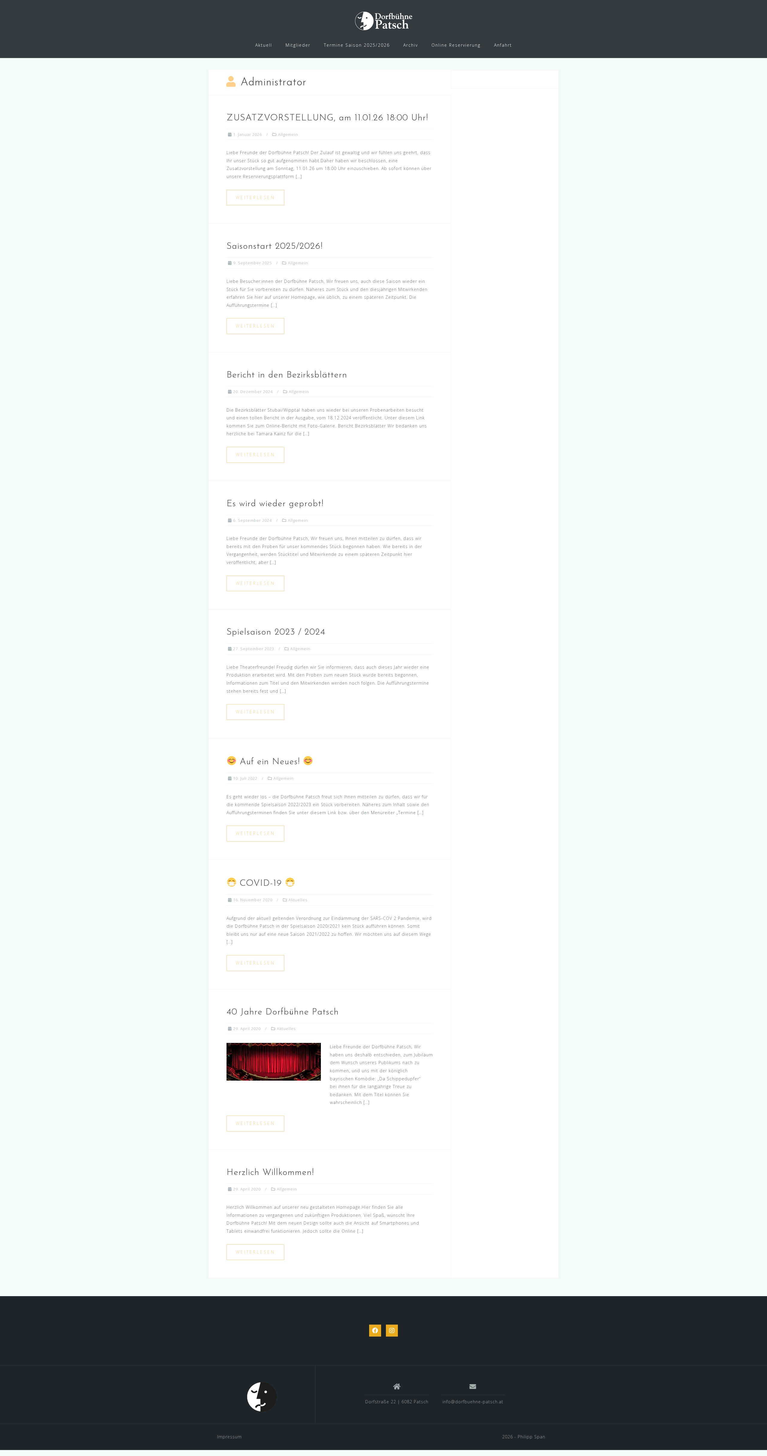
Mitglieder (298, 45)
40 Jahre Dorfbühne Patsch (283, 1012)
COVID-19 (261, 883)
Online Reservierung (456, 45)
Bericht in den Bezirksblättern (287, 375)
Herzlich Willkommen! (270, 1172)
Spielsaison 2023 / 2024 (276, 632)
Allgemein (288, 134)
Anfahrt (503, 45)
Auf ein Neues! (270, 762)
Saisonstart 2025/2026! (275, 246)
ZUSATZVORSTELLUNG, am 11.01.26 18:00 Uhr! (327, 118)
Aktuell (263, 45)
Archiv (410, 45)
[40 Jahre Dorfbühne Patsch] (274, 1061)
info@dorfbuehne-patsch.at (473, 1402)
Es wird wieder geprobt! (275, 504)
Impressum (229, 1437)
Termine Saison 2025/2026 (357, 45)
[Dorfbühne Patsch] (262, 1397)
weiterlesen (255, 197)
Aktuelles (298, 900)
